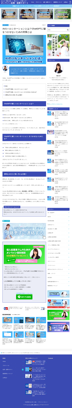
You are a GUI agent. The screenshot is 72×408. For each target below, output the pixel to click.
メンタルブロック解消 (53, 257)
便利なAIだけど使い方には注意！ (13, 95)
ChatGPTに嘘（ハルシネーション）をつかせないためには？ (20, 92)
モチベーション (51, 261)
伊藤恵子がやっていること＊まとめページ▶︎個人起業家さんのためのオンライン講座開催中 (36, 6)
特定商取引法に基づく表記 (30, 402)
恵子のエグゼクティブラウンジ (55, 269)
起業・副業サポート (47, 2)
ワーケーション (51, 265)
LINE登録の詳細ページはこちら (24, 293)
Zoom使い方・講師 (52, 228)
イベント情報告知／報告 (54, 245)
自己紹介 (50, 277)
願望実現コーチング (58, 2)
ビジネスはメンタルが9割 (54, 253)
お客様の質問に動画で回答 (54, 241)
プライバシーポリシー (43, 402)
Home (32, 2)
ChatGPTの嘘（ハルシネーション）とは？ (16, 89)
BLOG (49, 216)
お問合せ (66, 2)
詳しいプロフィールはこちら (56, 104)
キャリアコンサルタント (54, 249)
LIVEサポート (51, 224)
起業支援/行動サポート (53, 281)
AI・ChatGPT (5, 25)
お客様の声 (50, 232)
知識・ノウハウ (51, 273)
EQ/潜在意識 (51, 220)
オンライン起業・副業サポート (14, 3)
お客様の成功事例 (52, 237)
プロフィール (38, 2)
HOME (3, 352)
